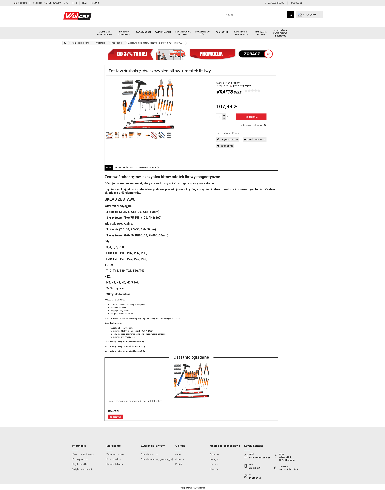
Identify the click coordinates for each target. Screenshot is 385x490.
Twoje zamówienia (115, 454)
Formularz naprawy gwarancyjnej (157, 459)
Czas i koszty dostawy (83, 454)
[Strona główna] (77, 16)
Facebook (215, 454)
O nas (84, 3)
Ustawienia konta (114, 464)
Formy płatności (80, 459)
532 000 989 (37, 3)
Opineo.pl (179, 459)
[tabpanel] (191, 263)
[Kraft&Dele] (229, 92)
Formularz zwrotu (149, 454)
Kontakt (95, 3)
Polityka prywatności (82, 469)
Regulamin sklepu (80, 464)
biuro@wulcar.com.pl (58, 3)
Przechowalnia (113, 459)
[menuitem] (104, 33)
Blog (74, 3)
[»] (65, 43)
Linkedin (214, 469)
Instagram (215, 459)
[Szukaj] (290, 14)
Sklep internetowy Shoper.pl (192, 488)
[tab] (109, 167)
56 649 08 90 (22, 3)
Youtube (214, 464)
